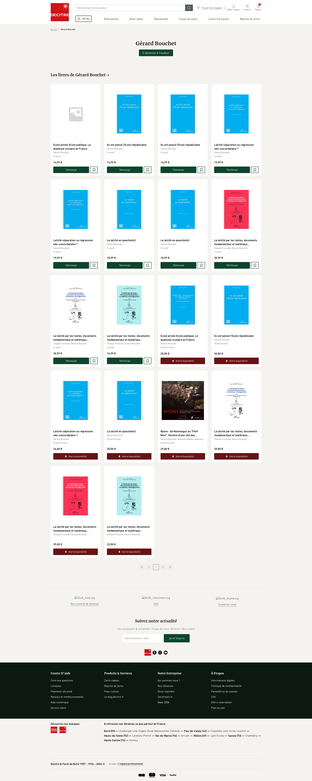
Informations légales (223, 680)
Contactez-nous (227, 604)
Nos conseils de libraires (85, 603)
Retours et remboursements (67, 696)
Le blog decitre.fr (114, 696)
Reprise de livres (113, 685)
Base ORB (163, 702)
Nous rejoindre (166, 691)
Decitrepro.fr (165, 696)
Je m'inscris (177, 638)
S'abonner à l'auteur (156, 53)
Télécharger (71, 169)
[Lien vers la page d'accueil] (60, 12)
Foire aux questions (62, 680)
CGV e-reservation (221, 702)
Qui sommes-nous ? (169, 680)
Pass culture (111, 691)
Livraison (56, 685)
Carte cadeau (111, 680)
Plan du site (218, 707)
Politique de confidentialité (226, 685)
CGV (213, 696)
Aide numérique (60, 702)
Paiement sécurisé (61, 691)
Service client (58, 707)
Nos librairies (165, 685)
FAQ (156, 603)
